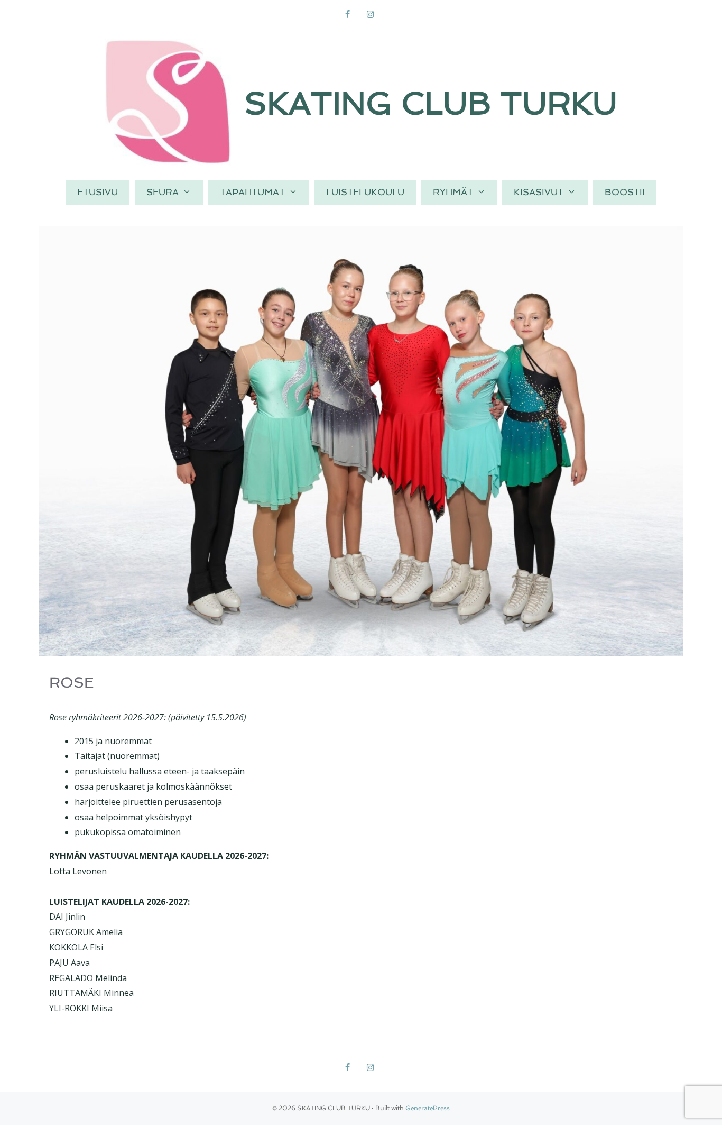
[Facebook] (347, 14)
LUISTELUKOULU (365, 192)
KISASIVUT (538, 192)
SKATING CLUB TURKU (430, 103)
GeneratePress (427, 1108)
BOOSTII (625, 192)
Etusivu (97, 192)
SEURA (162, 192)
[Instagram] (370, 14)
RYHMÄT (453, 192)
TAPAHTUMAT (252, 192)
